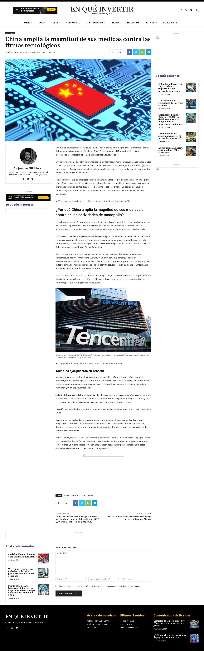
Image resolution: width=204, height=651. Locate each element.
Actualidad (10, 33)
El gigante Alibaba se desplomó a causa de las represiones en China (90, 363)
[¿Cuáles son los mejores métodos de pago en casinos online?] (194, 638)
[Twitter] (191, 10)
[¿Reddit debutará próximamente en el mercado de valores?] (191, 137)
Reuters (62, 384)
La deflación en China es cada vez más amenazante (22, 555)
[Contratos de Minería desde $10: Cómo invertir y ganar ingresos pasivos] (194, 623)
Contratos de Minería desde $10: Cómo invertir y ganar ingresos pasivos (169, 623)
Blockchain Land (127, 621)
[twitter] (32, 178)
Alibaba (66, 495)
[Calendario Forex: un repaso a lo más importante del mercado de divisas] (191, 87)
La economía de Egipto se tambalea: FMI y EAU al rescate (171, 150)
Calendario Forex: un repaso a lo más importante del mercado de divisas (170, 87)
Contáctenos (93, 628)
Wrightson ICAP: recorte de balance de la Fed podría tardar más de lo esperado (22, 572)
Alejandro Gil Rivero (15, 52)
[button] (197, 10)
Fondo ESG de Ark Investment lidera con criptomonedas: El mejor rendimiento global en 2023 (22, 590)
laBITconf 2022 (126, 624)
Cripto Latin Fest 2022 (129, 628)
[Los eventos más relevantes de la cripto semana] (191, 104)
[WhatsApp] (142, 52)
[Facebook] (181, 10)
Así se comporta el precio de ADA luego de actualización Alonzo (129, 518)
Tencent (90, 495)
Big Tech (75, 495)
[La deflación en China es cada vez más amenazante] (43, 558)
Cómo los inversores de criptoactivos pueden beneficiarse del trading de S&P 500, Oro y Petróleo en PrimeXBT (77, 519)
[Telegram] (148, 52)
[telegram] (28, 178)
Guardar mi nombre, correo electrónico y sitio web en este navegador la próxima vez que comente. (100, 586)
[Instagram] (186, 10)
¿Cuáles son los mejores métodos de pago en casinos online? (169, 636)
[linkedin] (24, 178)
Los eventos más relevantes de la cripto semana (170, 103)
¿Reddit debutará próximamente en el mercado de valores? (169, 136)
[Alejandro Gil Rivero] (28, 156)
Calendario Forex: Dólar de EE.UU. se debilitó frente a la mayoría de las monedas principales (170, 119)
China (82, 495)
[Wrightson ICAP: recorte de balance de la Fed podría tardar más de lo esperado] (43, 573)
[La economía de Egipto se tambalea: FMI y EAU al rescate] (191, 151)
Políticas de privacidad (97, 624)
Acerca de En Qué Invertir (98, 621)
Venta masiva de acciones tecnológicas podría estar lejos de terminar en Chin (94, 201)
